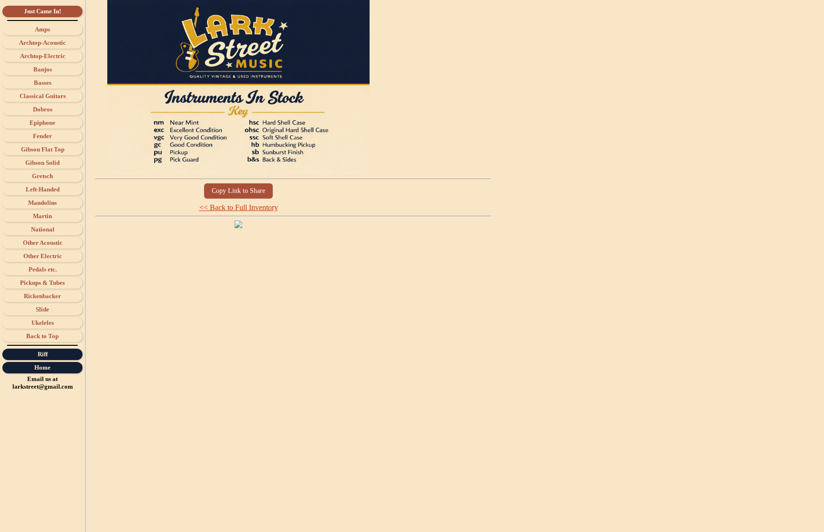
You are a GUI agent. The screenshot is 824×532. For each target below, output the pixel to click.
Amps (42, 29)
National (42, 229)
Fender (42, 136)
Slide (42, 309)
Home (42, 367)
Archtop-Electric (42, 56)
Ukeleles (42, 322)
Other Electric (42, 256)
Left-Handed (43, 189)
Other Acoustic (42, 242)
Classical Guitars (43, 96)
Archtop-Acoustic (42, 42)
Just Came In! (42, 11)
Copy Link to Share (238, 190)
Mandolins (42, 202)
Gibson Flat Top (42, 149)
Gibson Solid (42, 162)
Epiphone (42, 122)
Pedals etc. (43, 269)
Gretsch (42, 176)
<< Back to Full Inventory (238, 207)
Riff (43, 354)
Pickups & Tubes (42, 282)
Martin (42, 216)
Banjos (42, 69)
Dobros (42, 109)
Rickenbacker (42, 296)
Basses (43, 82)
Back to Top (42, 336)
